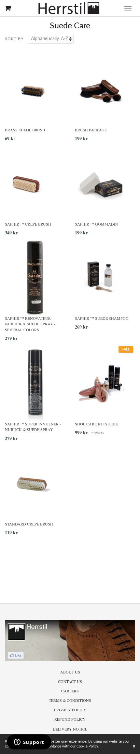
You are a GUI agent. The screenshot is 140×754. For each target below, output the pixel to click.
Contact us (70, 681)
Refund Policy (70, 719)
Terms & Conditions (70, 700)
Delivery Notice (70, 729)
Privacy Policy (70, 709)
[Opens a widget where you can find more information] (29, 742)
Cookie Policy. (88, 746)
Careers (70, 690)
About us (70, 671)
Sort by (14, 39)
